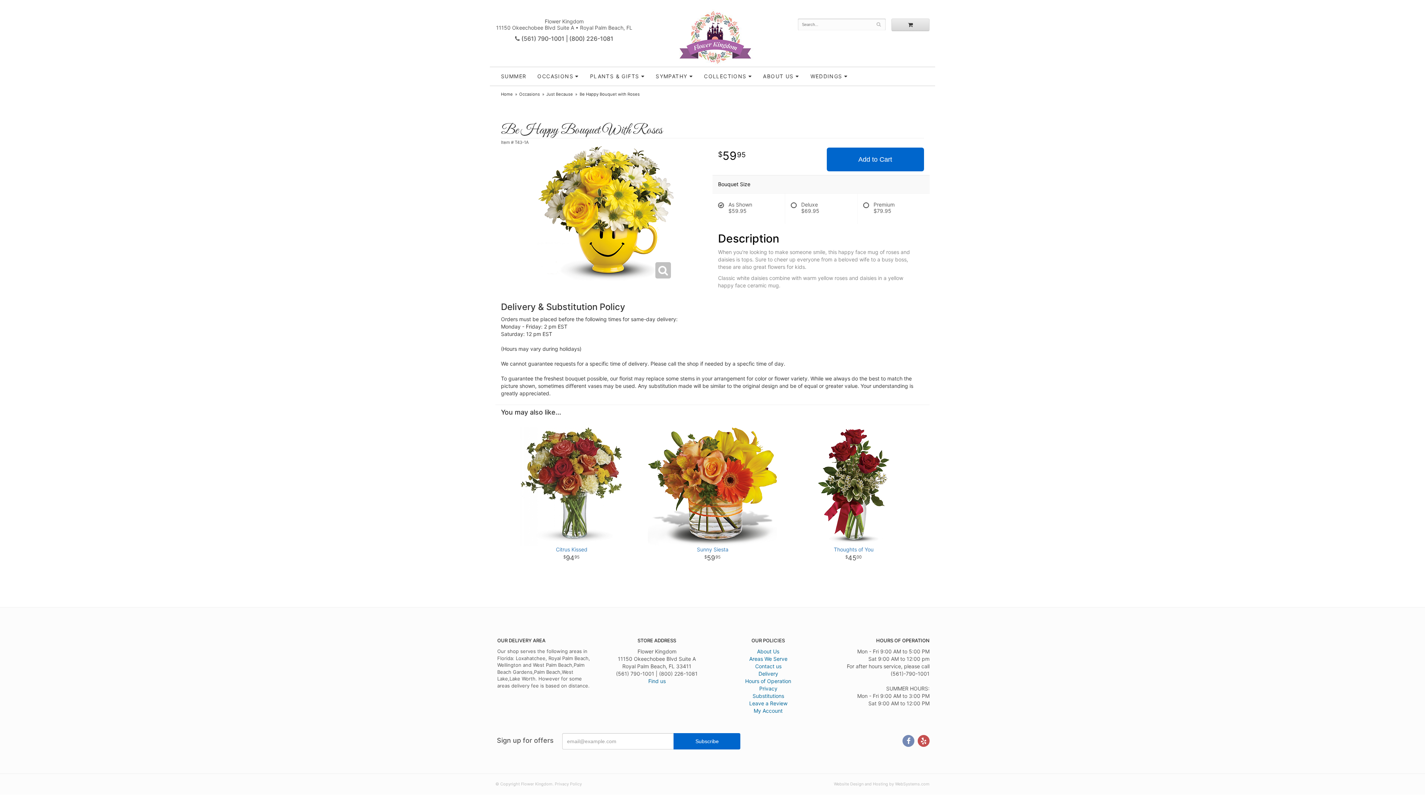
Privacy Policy (568, 784)
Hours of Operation (768, 681)
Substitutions (768, 696)
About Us (768, 651)
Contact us (768, 666)
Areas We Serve (768, 659)
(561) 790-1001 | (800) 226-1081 (566, 38)
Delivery (768, 673)
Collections (725, 76)
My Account (768, 711)
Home (507, 94)
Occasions (555, 76)
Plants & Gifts (614, 76)
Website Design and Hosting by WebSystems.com (882, 784)
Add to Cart (875, 159)
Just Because (559, 94)
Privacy (768, 688)
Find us (657, 681)
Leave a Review (768, 703)
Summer (513, 76)
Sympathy (671, 76)
